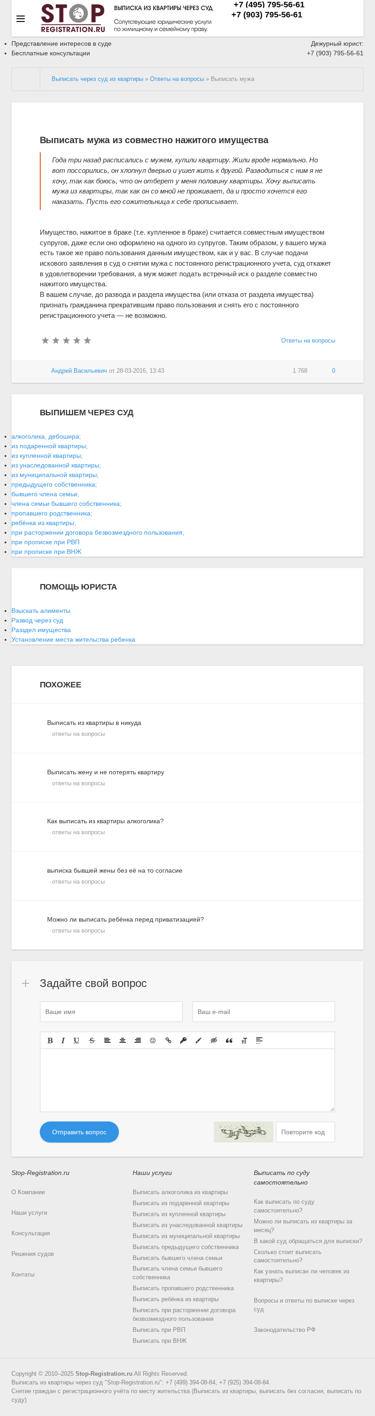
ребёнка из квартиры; (43, 522)
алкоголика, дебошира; (46, 436)
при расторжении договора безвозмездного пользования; (97, 532)
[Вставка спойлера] (259, 1040)
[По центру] (122, 1040)
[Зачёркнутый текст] (92, 1040)
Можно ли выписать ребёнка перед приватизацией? (125, 925)
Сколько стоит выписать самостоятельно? (287, 1256)
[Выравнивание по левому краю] (107, 1040)
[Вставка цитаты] (229, 1040)
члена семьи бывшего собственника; (66, 503)
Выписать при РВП (159, 1330)
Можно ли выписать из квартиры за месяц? (303, 1226)
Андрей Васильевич (79, 371)
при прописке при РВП (45, 542)
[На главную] (26, 79)
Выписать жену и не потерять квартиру (105, 777)
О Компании (28, 1192)
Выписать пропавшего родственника (183, 1288)
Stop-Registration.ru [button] (40, 1172)
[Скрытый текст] (214, 1040)
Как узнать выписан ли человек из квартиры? (301, 1275)
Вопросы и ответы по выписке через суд (304, 1305)
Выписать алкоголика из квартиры (180, 1192)
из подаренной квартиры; (49, 446)
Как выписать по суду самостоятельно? (284, 1206)
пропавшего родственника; (51, 513)
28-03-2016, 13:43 (140, 371)
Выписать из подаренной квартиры (181, 1203)
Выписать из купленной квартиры (179, 1214)
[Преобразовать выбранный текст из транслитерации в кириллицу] (244, 1040)
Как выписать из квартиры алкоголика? (105, 826)
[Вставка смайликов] (153, 1040)
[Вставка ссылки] (168, 1040)
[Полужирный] (50, 1040)
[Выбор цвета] (198, 1040)
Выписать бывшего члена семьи (177, 1258)
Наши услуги (29, 1213)
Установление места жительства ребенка (73, 639)
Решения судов (32, 1254)
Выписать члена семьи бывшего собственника (177, 1273)
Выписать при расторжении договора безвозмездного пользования (184, 1314)
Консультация (30, 1233)
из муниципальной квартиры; (55, 474)
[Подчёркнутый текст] (77, 1040)
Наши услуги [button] (152, 1172)
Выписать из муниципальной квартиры (186, 1236)
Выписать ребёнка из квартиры (176, 1299)
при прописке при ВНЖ (46, 551)
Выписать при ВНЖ (160, 1341)
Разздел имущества (41, 629)
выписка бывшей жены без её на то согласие (114, 876)
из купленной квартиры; (47, 455)
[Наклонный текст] (63, 1040)
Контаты (22, 1274)
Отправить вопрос (79, 1132)
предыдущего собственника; (54, 484)
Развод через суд (37, 620)
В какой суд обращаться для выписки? (308, 1241)
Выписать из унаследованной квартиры (187, 1225)
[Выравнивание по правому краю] (137, 1040)
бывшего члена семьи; (45, 494)
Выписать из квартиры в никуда (94, 728)
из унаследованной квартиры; (56, 465)
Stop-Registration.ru (104, 1374)
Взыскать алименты (40, 610)
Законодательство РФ (285, 1330)
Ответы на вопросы (308, 341)
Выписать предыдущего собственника (186, 1247)
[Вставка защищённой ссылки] (183, 1040)
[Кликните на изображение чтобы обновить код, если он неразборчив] (243, 1131)
